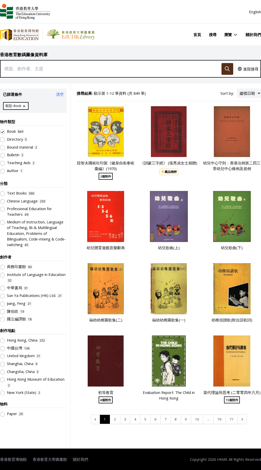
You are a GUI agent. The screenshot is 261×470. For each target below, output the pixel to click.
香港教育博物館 (13, 459)
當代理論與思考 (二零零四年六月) (231, 392)
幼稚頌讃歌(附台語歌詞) (232, 319)
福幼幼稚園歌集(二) (105, 319)
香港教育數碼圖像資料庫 (24, 54)
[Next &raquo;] (242, 419)
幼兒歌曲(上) (169, 247)
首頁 (197, 34)
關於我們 (253, 34)
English (255, 11)
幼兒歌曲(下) (232, 247)
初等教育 (105, 392)
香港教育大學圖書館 (50, 459)
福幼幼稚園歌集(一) (168, 319)
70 (219, 419)
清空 (60, 94)
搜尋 (213, 34)
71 (232, 419)
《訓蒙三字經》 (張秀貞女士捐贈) (168, 162)
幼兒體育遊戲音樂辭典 (106, 247)
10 (197, 419)
